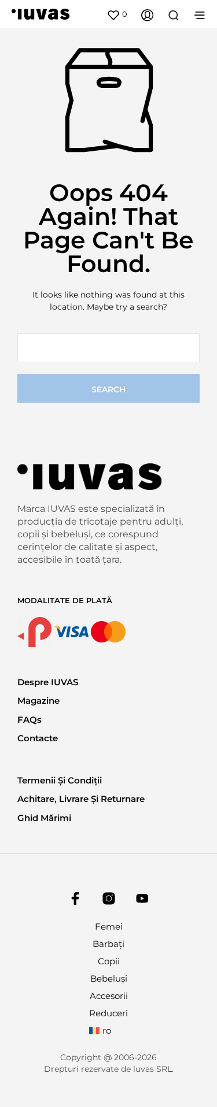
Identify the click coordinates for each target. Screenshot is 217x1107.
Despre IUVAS (47, 682)
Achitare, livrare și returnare (81, 798)
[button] (116, 14)
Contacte (37, 738)
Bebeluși (108, 978)
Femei (109, 926)
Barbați (108, 943)
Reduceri (108, 1013)
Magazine (38, 700)
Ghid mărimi (44, 817)
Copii (109, 961)
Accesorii (109, 995)
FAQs (29, 719)
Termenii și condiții (59, 780)
